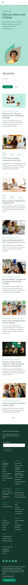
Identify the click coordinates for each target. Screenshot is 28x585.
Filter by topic (5, 78)
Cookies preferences (8, 576)
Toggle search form (21, 2)
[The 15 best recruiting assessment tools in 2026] (14, 143)
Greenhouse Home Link (2, 2)
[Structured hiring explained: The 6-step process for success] (14, 228)
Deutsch (4, 553)
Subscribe (7, 449)
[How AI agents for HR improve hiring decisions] (14, 185)
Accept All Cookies (9, 580)
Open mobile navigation (24, 2)
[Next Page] (16, 418)
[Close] (26, 565)
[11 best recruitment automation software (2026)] (14, 391)
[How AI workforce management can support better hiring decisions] (14, 267)
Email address (7, 442)
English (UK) (5, 551)
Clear (16, 86)
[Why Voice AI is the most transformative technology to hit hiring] (14, 102)
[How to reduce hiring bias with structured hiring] (14, 309)
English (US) (5, 549)
